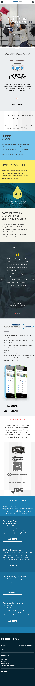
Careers (3, 649)
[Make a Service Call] (33, 2)
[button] (2, 25)
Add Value (4, 661)
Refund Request (5, 663)
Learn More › (12, 406)
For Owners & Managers (25, 645)
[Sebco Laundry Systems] (17, 2)
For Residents (5, 655)
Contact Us (4, 671)
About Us (3, 645)
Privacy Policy (4, 678)
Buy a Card (4, 659)
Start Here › (17, 35)
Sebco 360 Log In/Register (8, 665)
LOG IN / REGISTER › (11, 411)
